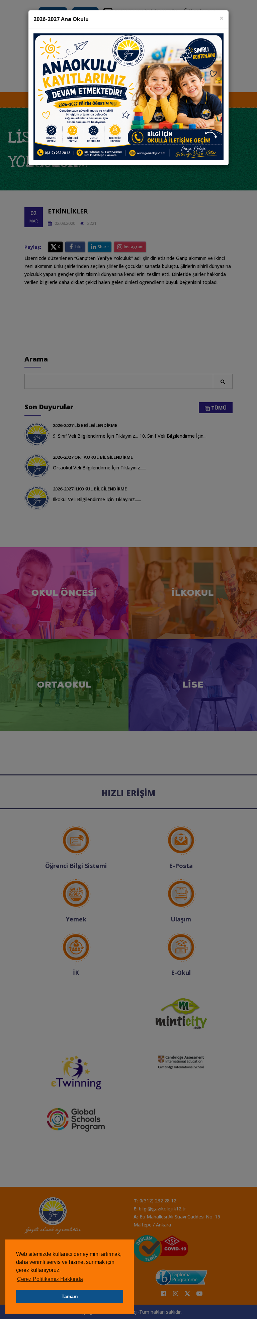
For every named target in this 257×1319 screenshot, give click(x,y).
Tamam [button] (70, 1296)
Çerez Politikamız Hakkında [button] (50, 1279)
